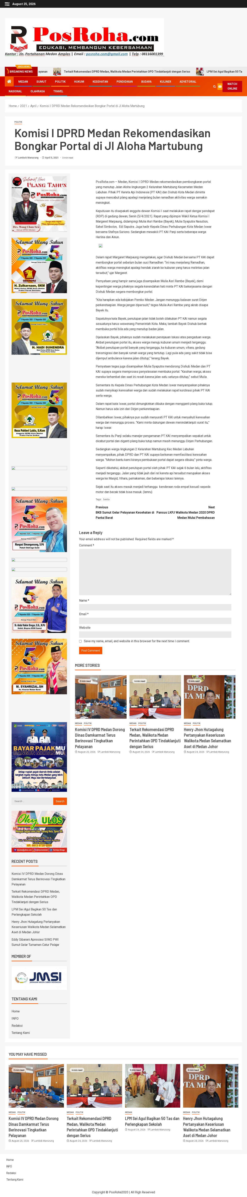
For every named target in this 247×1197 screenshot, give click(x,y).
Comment (86, 545)
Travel (58, 91)
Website (85, 627)
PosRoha (115, 1192)
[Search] (214, 86)
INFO (15, 1018)
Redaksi (17, 1025)
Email (84, 614)
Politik (60, 81)
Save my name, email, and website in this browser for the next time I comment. (137, 641)
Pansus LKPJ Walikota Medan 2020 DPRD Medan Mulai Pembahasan (185, 512)
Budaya (146, 81)
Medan (23, 81)
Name (84, 600)
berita (106, 499)
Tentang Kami (21, 1033)
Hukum (79, 81)
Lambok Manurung (28, 157)
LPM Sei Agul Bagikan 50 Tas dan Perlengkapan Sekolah (203, 71)
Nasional (15, 91)
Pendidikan (125, 81)
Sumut (41, 81)
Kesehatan (100, 81)
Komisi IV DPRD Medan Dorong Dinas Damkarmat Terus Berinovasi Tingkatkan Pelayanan (38, 879)
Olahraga (37, 91)
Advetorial (188, 81)
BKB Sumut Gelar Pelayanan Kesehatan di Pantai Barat (125, 512)
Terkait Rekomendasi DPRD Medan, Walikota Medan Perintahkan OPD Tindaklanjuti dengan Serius (87, 71)
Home (16, 1011)
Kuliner (165, 81)
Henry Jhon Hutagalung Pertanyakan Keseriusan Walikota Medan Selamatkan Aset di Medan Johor (39, 927)
